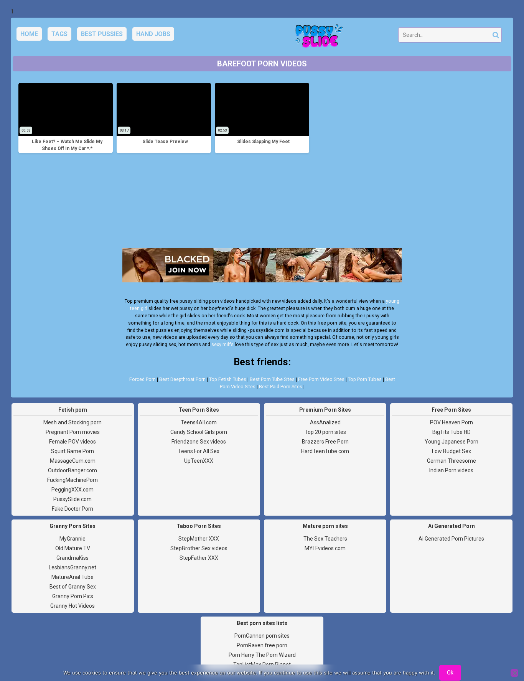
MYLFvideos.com (325, 548)
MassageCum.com (73, 461)
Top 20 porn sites (325, 432)
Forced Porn (142, 379)
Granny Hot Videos (72, 606)
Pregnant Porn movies (73, 432)
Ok (450, 672)
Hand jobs (153, 34)
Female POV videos (72, 442)
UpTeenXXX (198, 461)
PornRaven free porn (262, 645)
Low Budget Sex (451, 451)
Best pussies (102, 34)
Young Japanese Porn (451, 442)
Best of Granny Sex (72, 587)
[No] (514, 673)
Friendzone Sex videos (198, 442)
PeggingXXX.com (72, 489)
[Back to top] (501, 646)
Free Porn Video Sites (321, 379)
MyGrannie (72, 539)
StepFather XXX (199, 558)
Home (29, 34)
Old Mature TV (72, 548)
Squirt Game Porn (72, 451)
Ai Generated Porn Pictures (451, 539)
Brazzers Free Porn (325, 442)
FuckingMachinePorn (72, 480)
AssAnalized (325, 422)
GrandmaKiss (72, 558)
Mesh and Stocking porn (72, 422)
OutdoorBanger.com (72, 470)
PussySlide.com (72, 499)
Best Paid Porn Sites (280, 386)
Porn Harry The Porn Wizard (262, 655)
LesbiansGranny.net (72, 567)
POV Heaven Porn (451, 422)
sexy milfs (222, 344)
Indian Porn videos (451, 470)
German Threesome (451, 461)
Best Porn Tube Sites (272, 379)
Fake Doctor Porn (72, 509)
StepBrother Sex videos (198, 548)
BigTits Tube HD (451, 432)
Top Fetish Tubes (227, 379)
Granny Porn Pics (72, 596)
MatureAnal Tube (72, 577)
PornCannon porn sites (262, 636)
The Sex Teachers (325, 539)
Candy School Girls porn (198, 432)
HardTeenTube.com (325, 451)
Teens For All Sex (198, 451)
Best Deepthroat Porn (182, 379)
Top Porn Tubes (365, 379)
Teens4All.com (199, 422)
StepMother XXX (198, 539)
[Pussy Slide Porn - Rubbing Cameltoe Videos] (316, 36)
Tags (59, 34)
